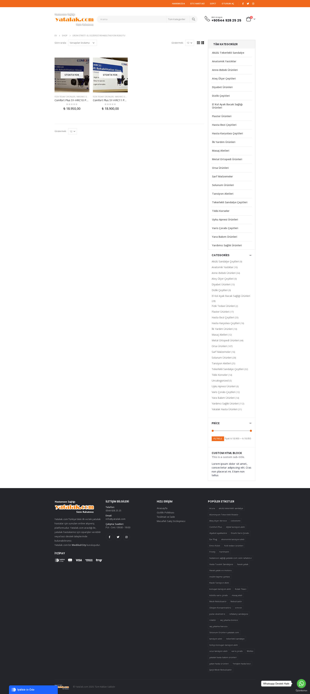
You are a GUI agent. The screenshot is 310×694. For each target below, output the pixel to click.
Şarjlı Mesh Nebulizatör (220, 669)
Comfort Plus (215, 527)
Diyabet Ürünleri (222, 87)
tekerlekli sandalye (235, 638)
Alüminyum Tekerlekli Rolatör (224, 514)
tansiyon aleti (215, 638)
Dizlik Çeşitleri (221, 95)
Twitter (118, 537)
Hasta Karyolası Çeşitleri (227, 133)
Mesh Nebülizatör (218, 601)
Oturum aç (228, 3)
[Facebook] (243, 3)
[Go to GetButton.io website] (301, 690)
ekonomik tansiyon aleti (233, 539)
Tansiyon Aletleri (222, 193)
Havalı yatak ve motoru (220, 570)
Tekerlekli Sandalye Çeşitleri (229, 202)
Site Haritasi (197, 3)
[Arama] (193, 19)
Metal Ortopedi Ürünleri (227, 159)
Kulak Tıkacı (240, 589)
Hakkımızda (178, 3)
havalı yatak (242, 564)
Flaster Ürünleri (221, 116)
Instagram (126, 537)
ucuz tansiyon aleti (218, 651)
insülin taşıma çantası (219, 576)
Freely (212, 551)
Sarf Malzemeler (222, 176)
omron (238, 607)
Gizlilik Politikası (165, 512)
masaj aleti (237, 595)
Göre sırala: (60, 42)
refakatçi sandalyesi (238, 614)
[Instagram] (253, 3)
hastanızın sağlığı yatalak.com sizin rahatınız (230, 558)
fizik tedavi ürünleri (233, 545)
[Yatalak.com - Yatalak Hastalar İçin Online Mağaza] (74, 19)
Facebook (109, 537)
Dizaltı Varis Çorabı (240, 533)
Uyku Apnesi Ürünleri (225, 219)
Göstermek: (177, 42)
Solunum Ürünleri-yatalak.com (224, 632)
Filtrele (217, 438)
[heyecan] (248, 3)
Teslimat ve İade (166, 516)
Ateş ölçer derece (218, 520)
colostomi (235, 520)
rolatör (212, 620)
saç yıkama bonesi (229, 620)
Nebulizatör (236, 601)
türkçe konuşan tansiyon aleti (223, 645)
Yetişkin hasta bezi (242, 663)
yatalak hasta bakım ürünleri (223, 657)
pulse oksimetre (217, 614)
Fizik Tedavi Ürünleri (65, 96)
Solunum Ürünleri (223, 185)
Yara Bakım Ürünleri (224, 236)
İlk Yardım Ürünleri (223, 142)
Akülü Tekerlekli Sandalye (228, 52)
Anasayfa (162, 508)
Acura (212, 508)
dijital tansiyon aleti (235, 527)
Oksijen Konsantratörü (220, 607)
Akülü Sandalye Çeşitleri (225, 261)
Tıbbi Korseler (220, 211)
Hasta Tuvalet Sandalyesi (221, 564)
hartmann (224, 551)
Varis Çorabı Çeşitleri (225, 228)
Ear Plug (213, 539)
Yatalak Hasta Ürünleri (224, 409)
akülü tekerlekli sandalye (231, 508)
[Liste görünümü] (202, 42)
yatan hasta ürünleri (219, 663)
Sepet (213, 3)
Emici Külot (214, 545)
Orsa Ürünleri (220, 168)
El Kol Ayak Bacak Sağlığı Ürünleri (227, 106)
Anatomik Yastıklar (224, 61)
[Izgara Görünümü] (198, 42)
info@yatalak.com (115, 519)
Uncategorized (220, 380)
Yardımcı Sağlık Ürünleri (88, 96)
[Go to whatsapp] (301, 683)
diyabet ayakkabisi (218, 533)
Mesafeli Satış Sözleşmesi (171, 521)
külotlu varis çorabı (218, 595)
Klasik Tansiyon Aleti (219, 582)
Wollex (250, 651)
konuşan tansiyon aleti (220, 589)
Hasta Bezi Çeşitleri (224, 124)
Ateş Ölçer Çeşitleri (224, 78)
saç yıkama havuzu (218, 626)
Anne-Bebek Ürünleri (225, 70)
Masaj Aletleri (220, 150)
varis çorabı (237, 651)
